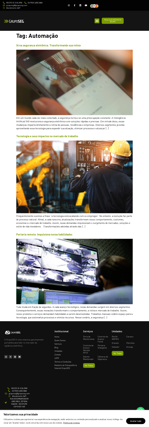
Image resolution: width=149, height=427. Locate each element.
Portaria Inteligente (102, 346)
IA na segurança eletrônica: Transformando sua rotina (48, 45)
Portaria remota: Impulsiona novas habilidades (44, 234)
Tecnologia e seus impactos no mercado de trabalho (47, 136)
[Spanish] (97, 5)
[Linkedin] (80, 5)
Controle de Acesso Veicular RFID (88, 349)
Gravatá (115, 343)
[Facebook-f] (74, 5)
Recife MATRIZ (115, 337)
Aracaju (129, 347)
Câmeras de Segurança (103, 357)
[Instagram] (69, 5)
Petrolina (130, 343)
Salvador (115, 347)
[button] (97, 20)
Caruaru (129, 336)
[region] (74, 418)
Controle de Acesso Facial (103, 339)
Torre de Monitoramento (90, 337)
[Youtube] (86, 5)
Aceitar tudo (135, 421)
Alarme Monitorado (88, 357)
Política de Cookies (71, 422)
